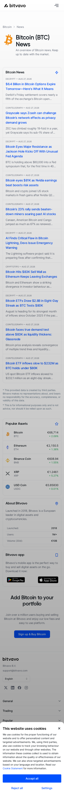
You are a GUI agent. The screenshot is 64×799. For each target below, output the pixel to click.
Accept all (32, 778)
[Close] (59, 728)
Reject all (17, 788)
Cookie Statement (13, 768)
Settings (46, 788)
